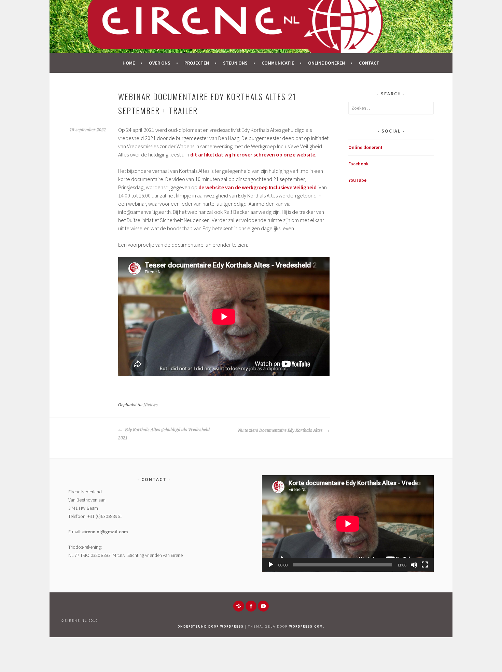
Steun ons (235, 63)
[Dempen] (413, 564)
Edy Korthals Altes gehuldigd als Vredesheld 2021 (164, 433)
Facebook (358, 164)
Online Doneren (326, 63)
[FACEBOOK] (251, 606)
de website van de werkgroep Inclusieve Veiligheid (257, 187)
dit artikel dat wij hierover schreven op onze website (252, 154)
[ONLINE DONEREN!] (238, 606)
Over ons (159, 63)
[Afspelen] (270, 564)
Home (129, 63)
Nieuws (150, 404)
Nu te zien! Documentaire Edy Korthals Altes (281, 430)
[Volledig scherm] (424, 564)
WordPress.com (306, 626)
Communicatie (278, 63)
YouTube (357, 180)
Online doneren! (365, 147)
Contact (369, 63)
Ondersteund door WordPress (210, 626)
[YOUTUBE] (263, 606)
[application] (348, 523)
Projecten (196, 63)
